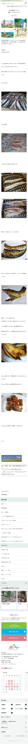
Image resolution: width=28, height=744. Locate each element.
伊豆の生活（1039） (5, 557)
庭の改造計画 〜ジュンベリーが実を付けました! (11, 537)
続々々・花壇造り (5, 512)
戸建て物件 (18, 704)
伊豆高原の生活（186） (6, 562)
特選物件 (3, 704)
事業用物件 (3, 712)
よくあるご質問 (7, 735)
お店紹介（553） (5, 549)
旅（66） (3, 578)
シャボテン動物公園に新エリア (8, 516)
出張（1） (3, 566)
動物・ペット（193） (6, 570)
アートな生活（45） (5, 553)
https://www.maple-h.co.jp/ (7, 474)
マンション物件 (19, 708)
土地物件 (3, 708)
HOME (8, 6)
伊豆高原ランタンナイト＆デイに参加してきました (12, 541)
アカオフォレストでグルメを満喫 (8, 520)
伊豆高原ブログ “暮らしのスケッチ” (16, 6)
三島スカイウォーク (5, 524)
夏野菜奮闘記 (4, 508)
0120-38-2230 (11, 658)
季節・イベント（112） (6, 574)
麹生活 (2, 503)
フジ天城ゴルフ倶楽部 (6, 532)
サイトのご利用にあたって (21, 735)
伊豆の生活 (4, 494)
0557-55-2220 (6, 656)
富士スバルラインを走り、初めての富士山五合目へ (12, 528)
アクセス (18, 654)
